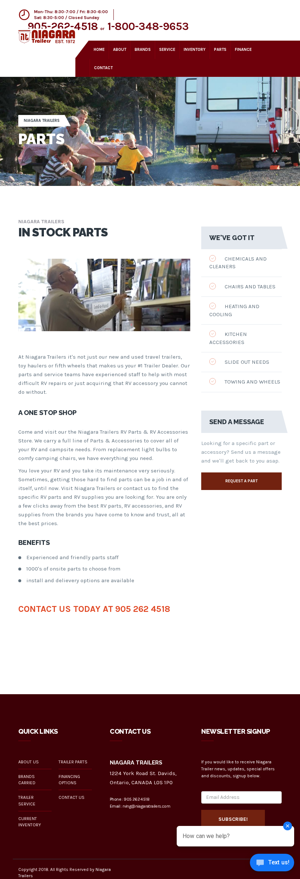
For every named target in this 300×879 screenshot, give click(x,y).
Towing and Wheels (251, 381)
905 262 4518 (142, 609)
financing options (69, 779)
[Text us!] (272, 864)
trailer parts (73, 761)
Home (99, 49)
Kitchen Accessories (228, 338)
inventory (195, 49)
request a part (241, 481)
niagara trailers (42, 121)
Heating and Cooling (234, 310)
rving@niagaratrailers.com (146, 806)
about (119, 49)
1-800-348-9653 (148, 26)
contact (103, 68)
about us (28, 761)
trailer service (26, 800)
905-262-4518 (62, 26)
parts (220, 49)
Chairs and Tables (249, 286)
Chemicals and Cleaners (238, 262)
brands (143, 49)
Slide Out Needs (246, 362)
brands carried (26, 779)
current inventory (29, 821)
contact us (72, 797)
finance (243, 49)
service (167, 49)
